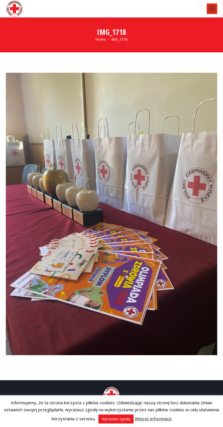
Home (101, 39)
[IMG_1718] (111, 214)
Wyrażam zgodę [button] (116, 418)
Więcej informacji (153, 418)
